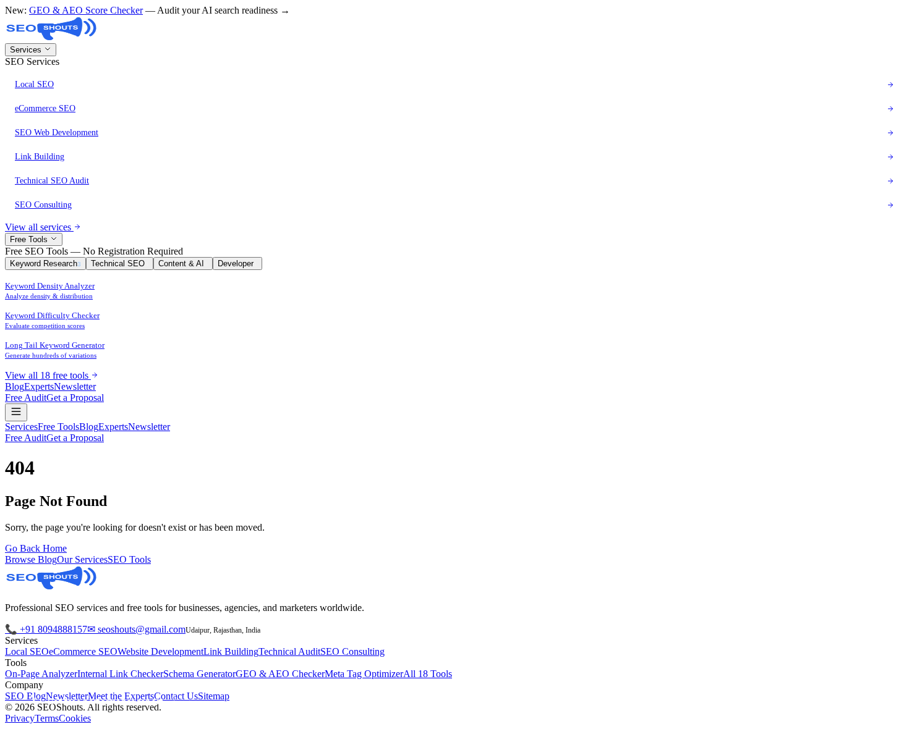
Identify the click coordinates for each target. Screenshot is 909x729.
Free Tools (30, 239)
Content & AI (183, 263)
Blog (14, 386)
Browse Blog (31, 559)
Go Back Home (36, 548)
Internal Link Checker (120, 673)
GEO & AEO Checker (280, 673)
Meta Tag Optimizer (364, 673)
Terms (47, 718)
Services (27, 49)
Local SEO (27, 651)
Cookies (75, 718)
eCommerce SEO (83, 651)
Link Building (230, 651)
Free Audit (25, 397)
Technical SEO (119, 263)
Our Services (82, 559)
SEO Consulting (352, 651)
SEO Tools (129, 559)
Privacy (20, 718)
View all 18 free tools (48, 375)
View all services (39, 227)
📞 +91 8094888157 (46, 629)
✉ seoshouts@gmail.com (136, 629)
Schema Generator (199, 673)
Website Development (160, 651)
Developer (237, 263)
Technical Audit (289, 651)
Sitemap (213, 696)
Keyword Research (45, 263)
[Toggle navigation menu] (16, 412)
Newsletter (75, 386)
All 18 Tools (427, 673)
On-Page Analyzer (41, 673)
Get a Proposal (75, 397)
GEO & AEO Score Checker (86, 10)
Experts (39, 386)
